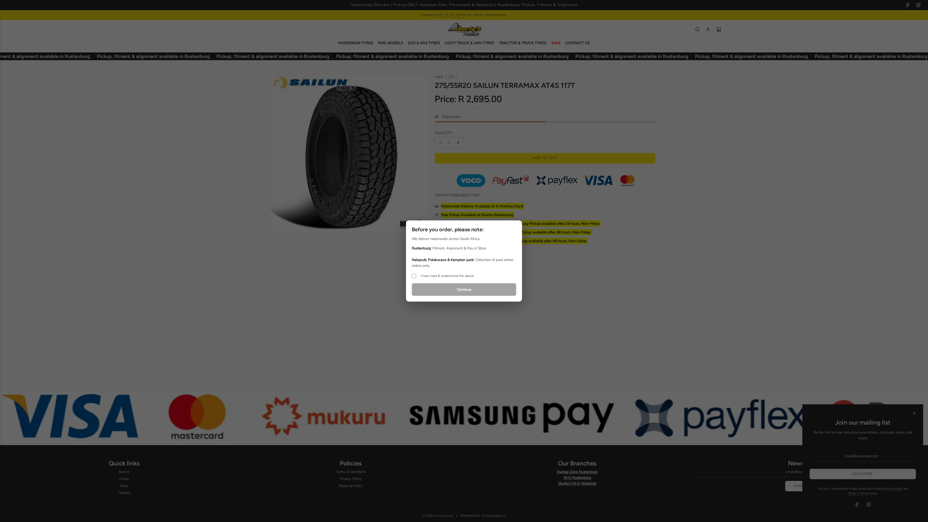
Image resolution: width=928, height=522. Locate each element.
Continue (464, 289)
